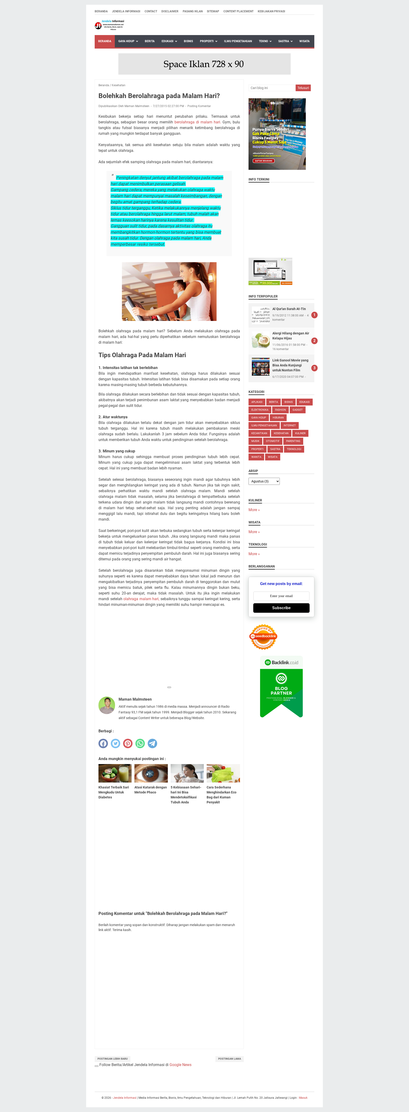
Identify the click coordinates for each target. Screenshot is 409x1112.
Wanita (256, 457)
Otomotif (273, 441)
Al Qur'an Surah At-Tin (289, 309)
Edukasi (167, 41)
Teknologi (294, 449)
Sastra (283, 41)
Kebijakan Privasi (271, 11)
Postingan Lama (229, 1058)
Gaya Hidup (126, 41)
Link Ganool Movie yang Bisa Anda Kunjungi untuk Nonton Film (290, 365)
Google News (180, 1064)
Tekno (263, 41)
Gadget (298, 409)
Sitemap (213, 11)
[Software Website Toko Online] (270, 284)
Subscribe (281, 608)
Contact (151, 11)
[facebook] (103, 743)
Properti (207, 41)
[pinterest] (128, 743)
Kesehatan (281, 433)
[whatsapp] (140, 743)
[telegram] (152, 743)
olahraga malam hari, (141, 599)
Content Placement (238, 11)
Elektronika (259, 409)
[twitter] (115, 743)
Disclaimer (169, 11)
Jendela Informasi (126, 11)
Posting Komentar (199, 106)
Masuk (303, 1097)
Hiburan (278, 417)
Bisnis (188, 41)
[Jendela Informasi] (109, 25)
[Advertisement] (169, 650)
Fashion (280, 409)
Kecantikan (259, 433)
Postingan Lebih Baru (113, 1058)
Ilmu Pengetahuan (238, 41)
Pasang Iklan (193, 11)
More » (254, 510)
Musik (255, 441)
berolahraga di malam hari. (197, 122)
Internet (290, 425)
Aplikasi (256, 402)
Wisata (304, 41)
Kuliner (300, 433)
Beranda (101, 11)
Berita (150, 41)
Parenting (293, 441)
